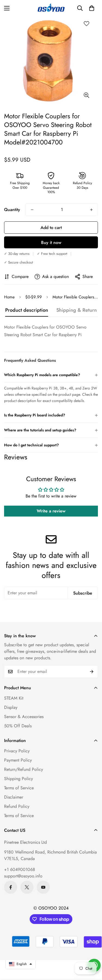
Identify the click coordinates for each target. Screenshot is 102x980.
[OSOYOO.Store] (51, 8)
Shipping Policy (18, 778)
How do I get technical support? (51, 445)
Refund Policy (16, 806)
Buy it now (51, 242)
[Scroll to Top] (92, 951)
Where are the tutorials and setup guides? (51, 430)
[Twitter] (26, 887)
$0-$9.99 (33, 297)
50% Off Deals (18, 726)
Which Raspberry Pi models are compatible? (51, 375)
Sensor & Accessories (24, 716)
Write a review (51, 511)
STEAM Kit (13, 698)
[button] (91, 8)
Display (10, 707)
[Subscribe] (92, 671)
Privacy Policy (17, 751)
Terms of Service (19, 788)
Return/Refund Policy (23, 769)
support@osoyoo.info (23, 876)
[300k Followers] (10, 887)
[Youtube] (43, 887)
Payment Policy (18, 760)
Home (9, 297)
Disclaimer (13, 797)
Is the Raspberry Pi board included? (51, 415)
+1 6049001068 (19, 869)
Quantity (12, 209)
